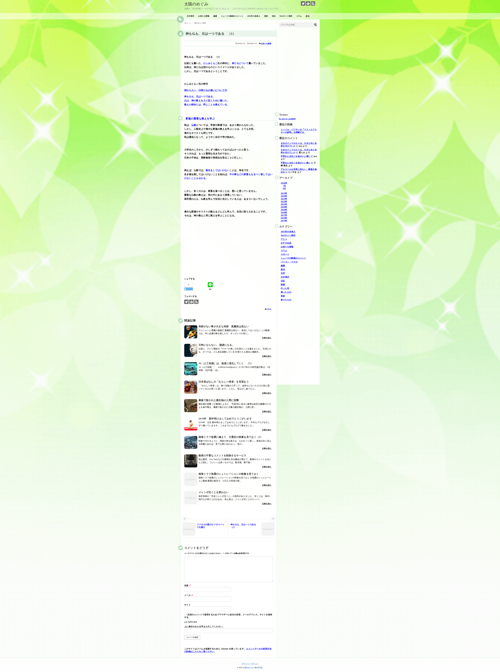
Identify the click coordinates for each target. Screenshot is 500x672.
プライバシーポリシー (250, 664)
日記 (274, 16)
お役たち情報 (203, 16)
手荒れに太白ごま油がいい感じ (295, 156)
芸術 (266, 16)
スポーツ (285, 254)
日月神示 (190, 16)
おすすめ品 (286, 243)
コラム (299, 16)
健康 (215, 16)
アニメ (284, 239)
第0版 (260, 667)
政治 (308, 16)
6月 (284, 188)
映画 (283, 284)
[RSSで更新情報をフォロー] (313, 3)
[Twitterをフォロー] (303, 3)
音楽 (283, 296)
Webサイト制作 (285, 16)
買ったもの (286, 292)
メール (188, 595)
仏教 (193, 125)
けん (269, 309)
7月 (284, 186)
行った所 (285, 288)
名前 (187, 585)
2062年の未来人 (253, 16)
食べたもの (286, 300)
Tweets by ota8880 (287, 119)
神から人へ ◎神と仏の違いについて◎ (205, 90)
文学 (283, 273)
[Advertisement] (228, 251)
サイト (187, 605)
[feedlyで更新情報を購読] (308, 3)
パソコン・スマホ (289, 262)
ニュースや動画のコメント (232, 16)
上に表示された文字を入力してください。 (204, 626)
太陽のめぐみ (196, 4)
